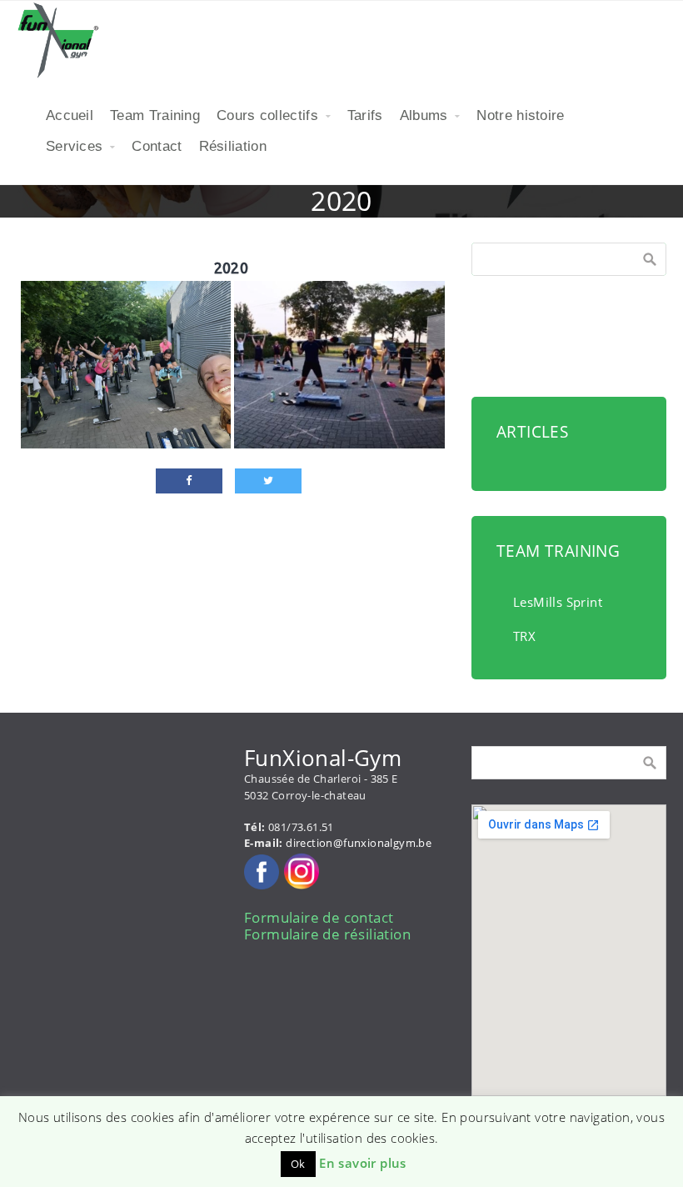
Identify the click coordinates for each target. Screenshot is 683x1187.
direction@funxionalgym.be (358, 842)
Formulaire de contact (318, 917)
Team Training (155, 115)
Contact (157, 146)
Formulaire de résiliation (327, 934)
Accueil (69, 115)
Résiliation (233, 146)
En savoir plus (362, 1162)
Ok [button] (298, 1163)
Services (74, 146)
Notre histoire (520, 115)
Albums (424, 115)
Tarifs (365, 115)
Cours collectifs (267, 115)
